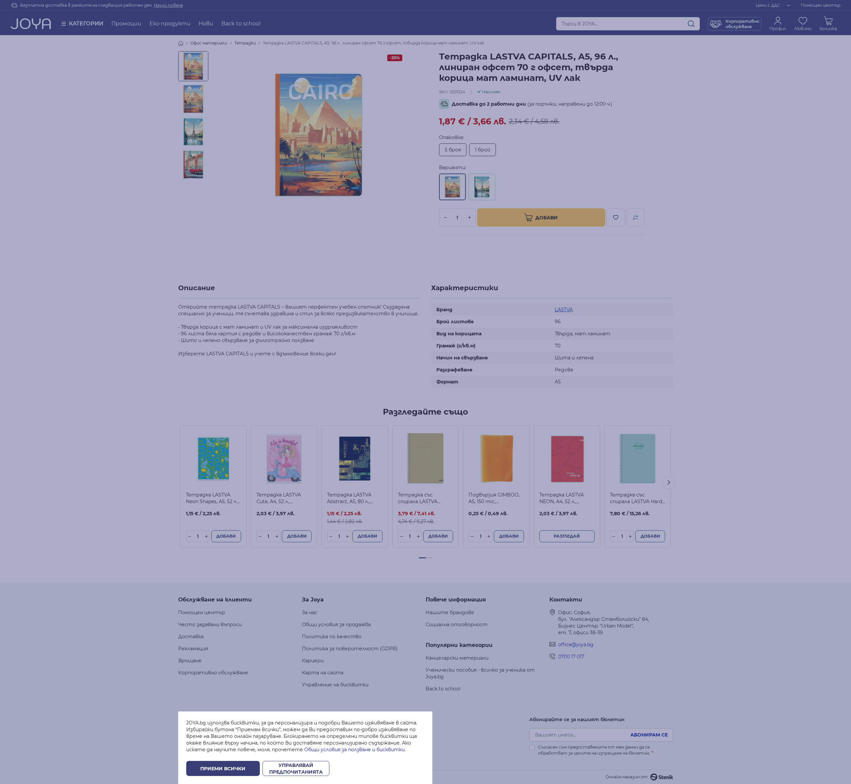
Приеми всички (222, 769)
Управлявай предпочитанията (296, 768)
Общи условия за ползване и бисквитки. (355, 750)
